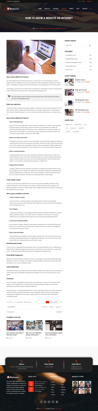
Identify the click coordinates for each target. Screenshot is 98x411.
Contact (84, 8)
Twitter (52, 307)
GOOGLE (68, 131)
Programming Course (71, 66)
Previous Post (10, 312)
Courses (63, 8)
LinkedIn (58, 307)
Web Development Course (82, 100)
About (52, 387)
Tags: (47, 302)
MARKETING (69, 124)
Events (71, 8)
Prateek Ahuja (10, 302)
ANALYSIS (81, 128)
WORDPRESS (78, 124)
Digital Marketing (54, 302)
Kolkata (63, 392)
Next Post (59, 312)
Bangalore (63, 389)
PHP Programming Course (82, 110)
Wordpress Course (80, 80)
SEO (61, 302)
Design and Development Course (74, 62)
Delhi (62, 384)
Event (52, 392)
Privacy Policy (59, 408)
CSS (85, 124)
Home (39, 8)
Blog (78, 8)
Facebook (45, 307)
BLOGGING (73, 128)
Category (55, 8)
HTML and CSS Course (81, 90)
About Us (47, 8)
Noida (62, 394)
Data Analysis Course (71, 55)
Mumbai (63, 387)
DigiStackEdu (43, 408)
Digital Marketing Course (72, 59)
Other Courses (69, 69)
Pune (62, 382)
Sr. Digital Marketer (20, 302)
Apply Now (89, 1)
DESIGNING (76, 131)
